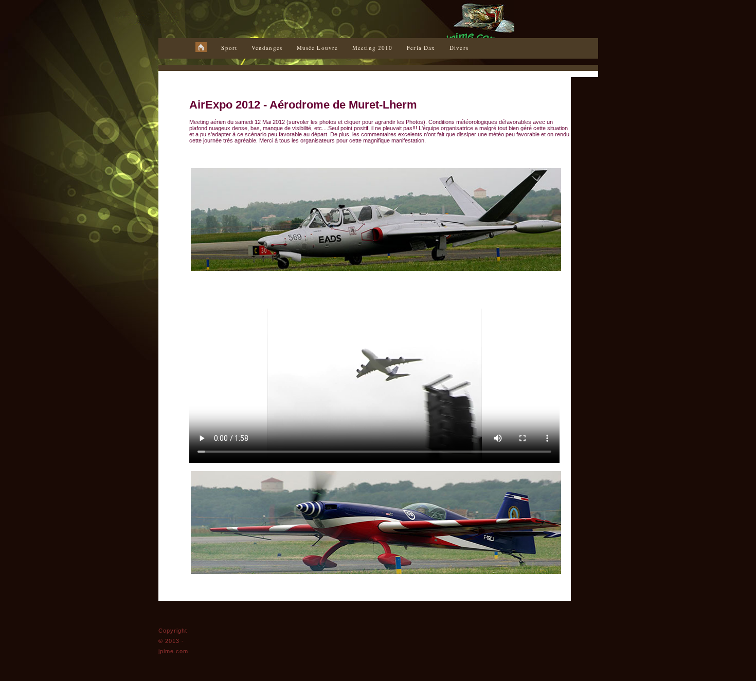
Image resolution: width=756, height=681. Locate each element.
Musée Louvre (317, 47)
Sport (229, 47)
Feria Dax (421, 47)
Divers (459, 47)
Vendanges (266, 47)
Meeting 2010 (372, 47)
